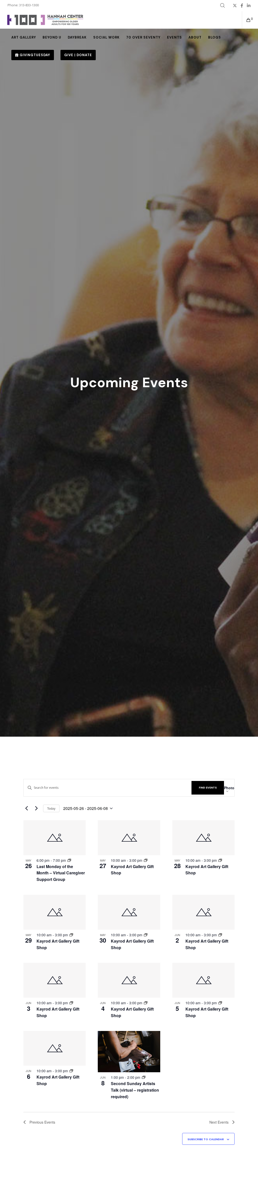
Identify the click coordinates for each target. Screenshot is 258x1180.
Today (51, 808)
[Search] (222, 6)
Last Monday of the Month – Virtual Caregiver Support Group (61, 873)
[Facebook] (242, 6)
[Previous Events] (26, 808)
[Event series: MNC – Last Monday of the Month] (69, 860)
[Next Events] (36, 808)
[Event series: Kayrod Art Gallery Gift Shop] (145, 860)
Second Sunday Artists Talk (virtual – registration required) (135, 1090)
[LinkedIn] (248, 6)
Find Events (208, 787)
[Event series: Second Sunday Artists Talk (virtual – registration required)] (143, 1077)
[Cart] (246, 20)
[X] (235, 6)
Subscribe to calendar (205, 1139)
